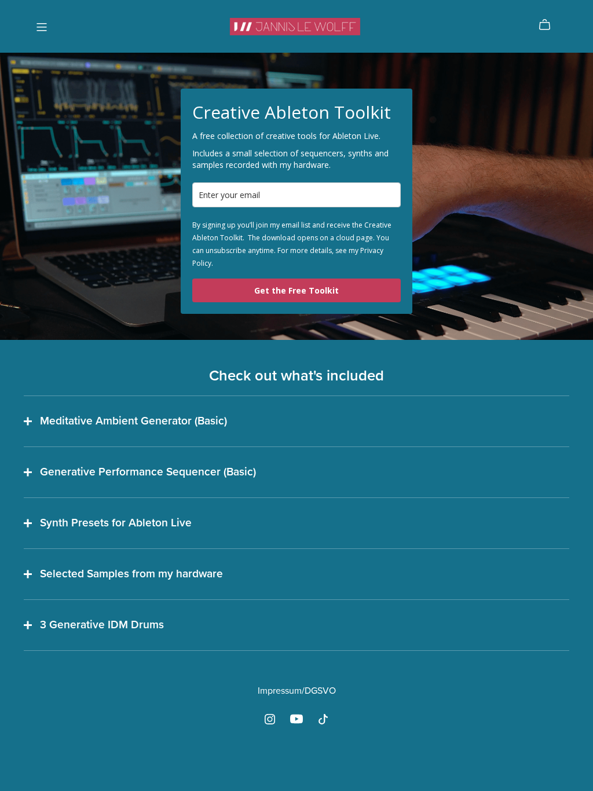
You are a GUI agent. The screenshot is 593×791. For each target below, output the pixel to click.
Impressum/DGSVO (297, 691)
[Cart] (549, 25)
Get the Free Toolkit (296, 290)
